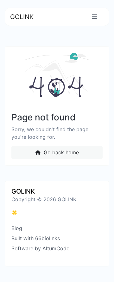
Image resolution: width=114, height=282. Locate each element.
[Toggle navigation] (94, 17)
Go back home (60, 152)
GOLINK (22, 17)
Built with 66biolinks (35, 238)
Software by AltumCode (40, 248)
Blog (16, 228)
